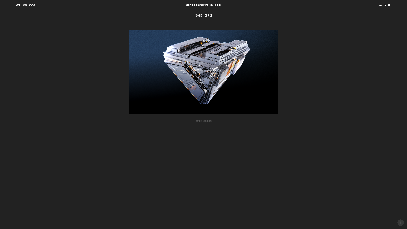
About (18, 5)
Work (25, 5)
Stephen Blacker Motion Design (203, 5)
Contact (32, 5)
